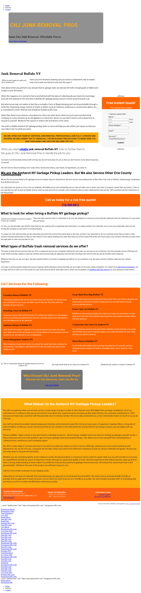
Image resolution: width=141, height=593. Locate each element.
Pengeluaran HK (7, 582)
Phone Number (115, 125)
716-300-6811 (8, 498)
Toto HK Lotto (6, 561)
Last (131, 122)
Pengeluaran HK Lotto (9, 529)
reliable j (24, 149)
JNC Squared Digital (133, 503)
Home (7, 5)
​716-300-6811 (70, 204)
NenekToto (5, 521)
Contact (8, 9)
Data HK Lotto (6, 519)
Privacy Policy (105, 494)
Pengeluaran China (7, 511)
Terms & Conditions (102, 496)
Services (113, 136)
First (131, 119)
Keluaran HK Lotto (8, 523)
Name (111, 117)
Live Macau (5, 527)
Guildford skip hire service (99, 270)
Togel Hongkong (7, 513)
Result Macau (5, 517)
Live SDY (4, 515)
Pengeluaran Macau (8, 509)
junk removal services (126, 267)
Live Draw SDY (7, 531)
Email (111, 131)
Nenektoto (4, 563)
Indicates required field (117, 114)
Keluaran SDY (6, 551)
